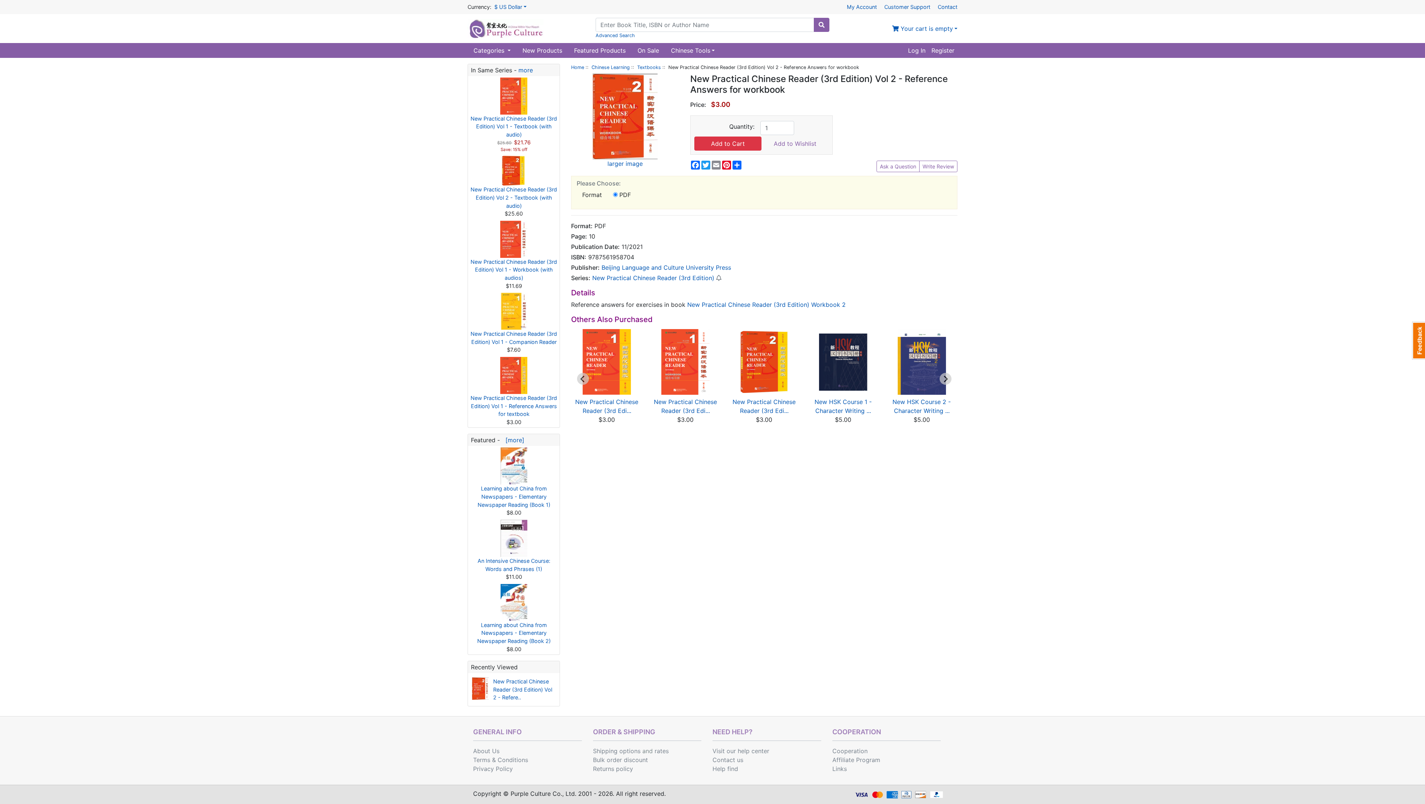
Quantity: (741, 126)
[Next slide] (945, 379)
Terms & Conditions (500, 760)
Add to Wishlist (795, 143)
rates (662, 751)
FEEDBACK (1418, 341)
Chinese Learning (611, 67)
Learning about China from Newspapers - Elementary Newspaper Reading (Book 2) (514, 633)
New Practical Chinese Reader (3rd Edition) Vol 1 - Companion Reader (514, 338)
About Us (486, 751)
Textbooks (649, 67)
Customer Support (907, 7)
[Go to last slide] (583, 379)
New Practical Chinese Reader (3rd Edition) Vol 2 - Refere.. (522, 689)
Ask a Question (898, 166)
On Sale (648, 50)
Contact (947, 7)
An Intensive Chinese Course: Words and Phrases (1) (514, 565)
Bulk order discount (620, 760)
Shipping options (617, 751)
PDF (625, 194)
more (525, 70)
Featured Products (600, 50)
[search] (821, 25)
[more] (513, 440)
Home (577, 67)
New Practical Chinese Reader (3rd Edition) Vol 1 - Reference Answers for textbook (514, 406)
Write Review (938, 166)
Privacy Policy (493, 768)
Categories (490, 50)
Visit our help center (740, 751)
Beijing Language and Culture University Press (666, 267)
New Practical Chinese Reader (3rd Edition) (653, 278)
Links (839, 768)
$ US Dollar (508, 7)
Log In (917, 50)
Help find (725, 768)
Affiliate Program (856, 760)
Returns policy (613, 768)
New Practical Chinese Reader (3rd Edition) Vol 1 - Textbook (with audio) (514, 126)
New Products (542, 50)
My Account (862, 7)
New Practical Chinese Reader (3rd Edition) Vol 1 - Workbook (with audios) (514, 270)
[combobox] (705, 25)
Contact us (727, 760)
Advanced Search (615, 35)
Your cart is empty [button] (926, 28)
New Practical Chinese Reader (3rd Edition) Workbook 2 (766, 304)
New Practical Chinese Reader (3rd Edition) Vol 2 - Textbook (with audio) (514, 197)
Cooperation (850, 751)
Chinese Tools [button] (690, 50)
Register (942, 50)
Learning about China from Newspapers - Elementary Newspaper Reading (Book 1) (514, 496)
